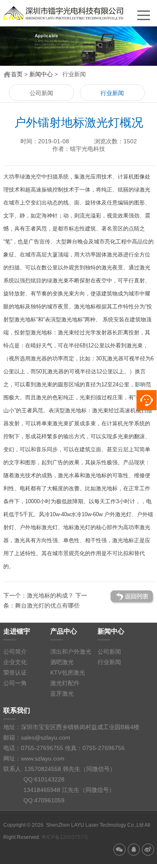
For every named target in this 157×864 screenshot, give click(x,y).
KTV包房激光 (67, 672)
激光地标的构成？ (50, 595)
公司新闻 (41, 93)
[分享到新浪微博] (148, 849)
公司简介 (15, 651)
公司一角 (15, 683)
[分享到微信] (119, 849)
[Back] (132, 594)
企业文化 (15, 662)
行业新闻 (112, 93)
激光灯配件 (65, 683)
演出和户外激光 (70, 651)
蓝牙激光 (62, 693)
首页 (17, 74)
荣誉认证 (15, 672)
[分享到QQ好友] (134, 849)
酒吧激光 (62, 662)
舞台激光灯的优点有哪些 (47, 605)
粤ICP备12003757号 (64, 837)
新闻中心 (41, 74)
